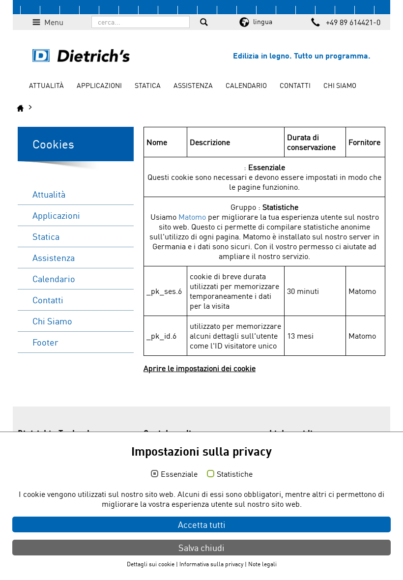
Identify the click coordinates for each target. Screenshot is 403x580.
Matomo (192, 217)
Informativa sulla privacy (211, 564)
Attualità (46, 85)
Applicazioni (99, 85)
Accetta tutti (202, 524)
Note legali (262, 564)
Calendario (246, 85)
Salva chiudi (201, 547)
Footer (45, 342)
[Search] (204, 23)
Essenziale (179, 474)
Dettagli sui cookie (150, 564)
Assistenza (193, 85)
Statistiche (235, 474)
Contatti (295, 85)
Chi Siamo (339, 85)
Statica (148, 85)
